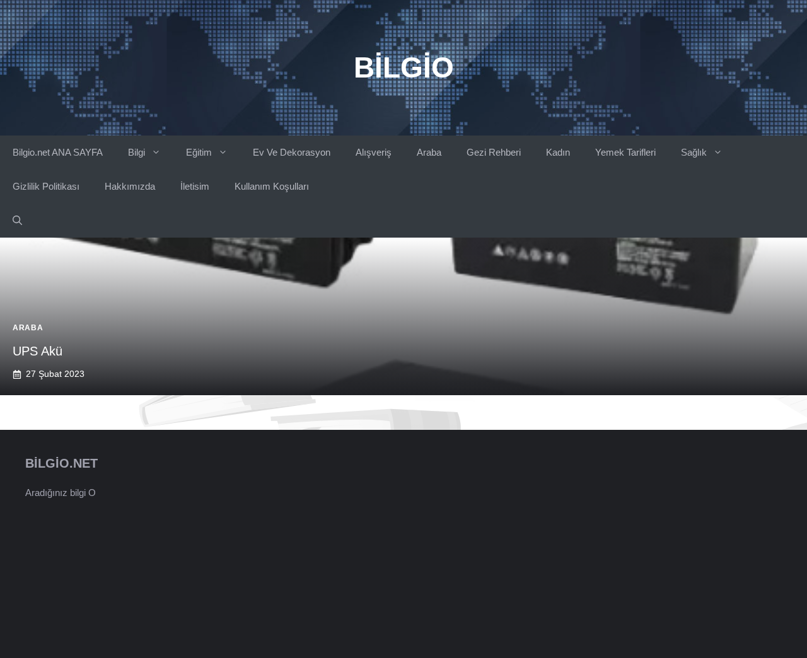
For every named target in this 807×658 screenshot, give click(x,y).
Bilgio (404, 67)
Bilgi (136, 152)
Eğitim (199, 152)
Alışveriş (374, 152)
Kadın (558, 152)
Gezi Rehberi (494, 152)
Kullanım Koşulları (272, 186)
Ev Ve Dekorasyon (291, 152)
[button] (17, 221)
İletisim (194, 186)
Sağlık (694, 152)
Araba (429, 152)
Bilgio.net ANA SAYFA (58, 152)
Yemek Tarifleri (625, 152)
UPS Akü (37, 351)
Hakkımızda (130, 186)
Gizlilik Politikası (46, 186)
